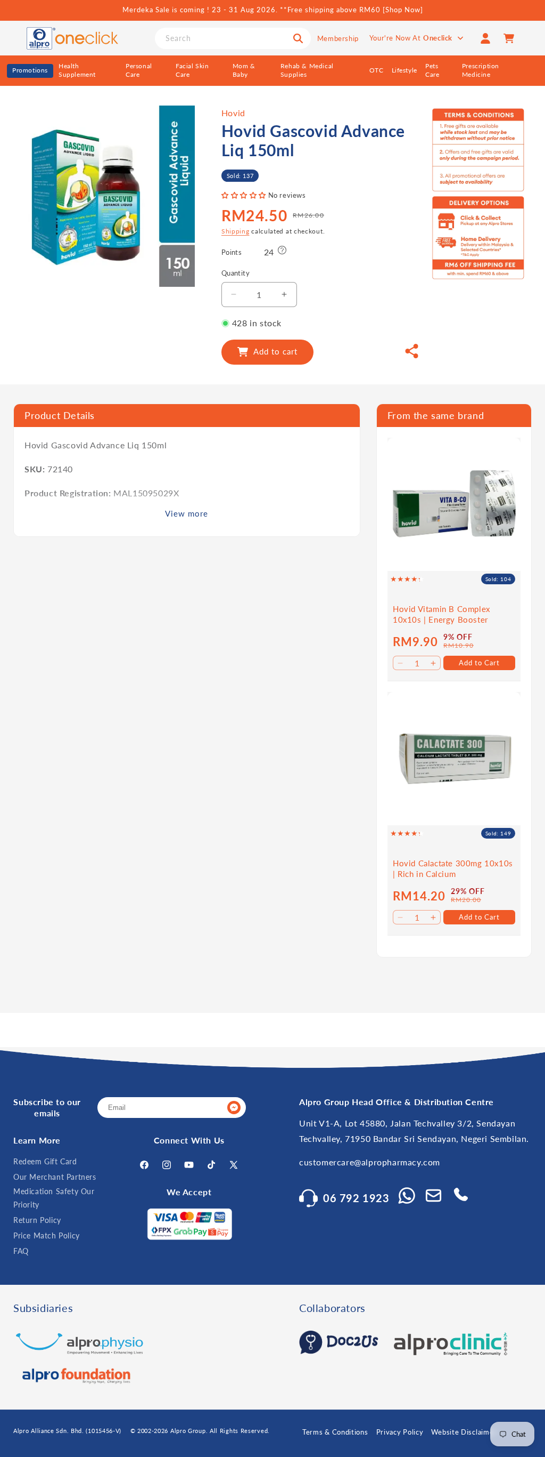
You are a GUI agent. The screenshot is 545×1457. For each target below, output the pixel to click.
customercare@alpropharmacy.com (369, 1162)
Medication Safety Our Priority (54, 1198)
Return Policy (37, 1220)
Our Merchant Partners (54, 1176)
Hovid (233, 113)
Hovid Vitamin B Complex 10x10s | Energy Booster (441, 614)
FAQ (21, 1250)
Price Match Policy (46, 1235)
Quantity (235, 273)
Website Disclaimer (464, 1432)
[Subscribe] (233, 1107)
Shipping (235, 231)
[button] (244, 195)
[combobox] (233, 38)
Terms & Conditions (335, 1432)
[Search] (298, 38)
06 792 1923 (356, 1198)
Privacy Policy (400, 1432)
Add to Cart (479, 662)
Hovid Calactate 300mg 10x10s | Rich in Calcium (453, 868)
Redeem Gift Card (45, 1161)
